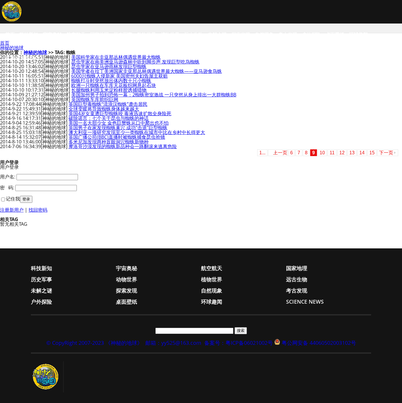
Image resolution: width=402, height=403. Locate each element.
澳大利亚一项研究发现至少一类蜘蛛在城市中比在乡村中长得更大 (137, 132)
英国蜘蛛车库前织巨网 (94, 99)
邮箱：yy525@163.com (173, 342)
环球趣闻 (358, 34)
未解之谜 (217, 34)
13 (352, 152)
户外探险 (311, 34)
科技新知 (28, 34)
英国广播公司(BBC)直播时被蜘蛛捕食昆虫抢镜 (117, 137)
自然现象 (264, 34)
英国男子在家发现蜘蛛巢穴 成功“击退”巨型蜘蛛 (118, 127)
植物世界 (170, 34)
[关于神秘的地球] (47, 376)
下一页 (386, 152)
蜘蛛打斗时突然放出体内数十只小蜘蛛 (111, 80)
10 (322, 152)
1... (262, 152)
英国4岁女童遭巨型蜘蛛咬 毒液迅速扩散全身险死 (120, 113)
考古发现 (287, 34)
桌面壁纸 (334, 34)
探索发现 (240, 34)
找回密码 (38, 210)
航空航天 (76, 34)
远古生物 (193, 34)
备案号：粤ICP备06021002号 (238, 342)
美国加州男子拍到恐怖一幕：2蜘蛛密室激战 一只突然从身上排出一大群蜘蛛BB (153, 94)
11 (332, 152)
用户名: (7, 176)
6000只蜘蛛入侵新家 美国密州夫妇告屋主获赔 (119, 76)
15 (372, 152)
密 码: (7, 187)
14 (362, 152)
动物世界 (146, 34)
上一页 (280, 152)
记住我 (13, 198)
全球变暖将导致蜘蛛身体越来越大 (104, 109)
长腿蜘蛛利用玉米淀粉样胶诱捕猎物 (109, 90)
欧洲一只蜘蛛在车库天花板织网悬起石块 (113, 85)
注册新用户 (12, 210)
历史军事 (123, 34)
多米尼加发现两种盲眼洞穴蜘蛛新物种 (109, 141)
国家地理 (99, 34)
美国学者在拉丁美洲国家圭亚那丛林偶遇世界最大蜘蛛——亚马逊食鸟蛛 (146, 71)
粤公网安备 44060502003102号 (319, 342)
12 (342, 152)
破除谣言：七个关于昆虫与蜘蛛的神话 (109, 118)
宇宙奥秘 (52, 34)
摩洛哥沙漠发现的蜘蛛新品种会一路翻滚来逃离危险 (123, 146)
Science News (22, 58)
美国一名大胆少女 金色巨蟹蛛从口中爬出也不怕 (119, 123)
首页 (10, 34)
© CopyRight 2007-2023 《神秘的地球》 (94, 342)
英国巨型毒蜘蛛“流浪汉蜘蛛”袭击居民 (108, 104)
